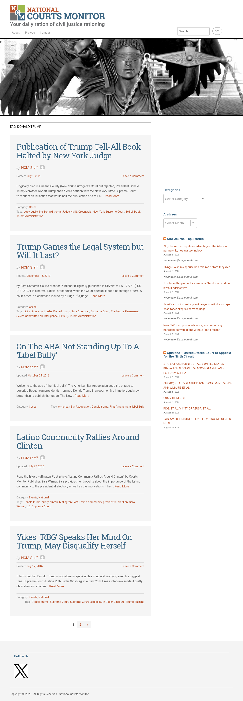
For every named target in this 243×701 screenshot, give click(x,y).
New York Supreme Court (108, 211)
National (44, 497)
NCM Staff (29, 167)
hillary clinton (50, 502)
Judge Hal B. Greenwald (77, 211)
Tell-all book (133, 211)
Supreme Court (100, 311)
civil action (30, 311)
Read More (112, 196)
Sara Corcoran (80, 311)
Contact (45, 32)
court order (45, 311)
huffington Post (68, 502)
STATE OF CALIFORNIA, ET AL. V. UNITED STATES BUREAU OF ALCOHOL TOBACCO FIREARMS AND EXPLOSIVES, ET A (193, 368)
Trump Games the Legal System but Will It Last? (80, 250)
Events (33, 497)
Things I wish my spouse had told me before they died (196, 267)
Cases (32, 207)
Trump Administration (30, 216)
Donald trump (52, 211)
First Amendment (120, 406)
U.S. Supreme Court (39, 506)
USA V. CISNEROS (174, 398)
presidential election (115, 502)
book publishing (33, 211)
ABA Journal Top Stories (185, 239)
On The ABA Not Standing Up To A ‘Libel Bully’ (78, 350)
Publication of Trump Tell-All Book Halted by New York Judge (79, 150)
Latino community (91, 502)
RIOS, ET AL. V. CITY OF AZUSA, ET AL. (187, 408)
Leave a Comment (133, 176)
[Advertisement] (191, 152)
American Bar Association (74, 406)
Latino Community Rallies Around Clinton (78, 441)
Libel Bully (138, 406)
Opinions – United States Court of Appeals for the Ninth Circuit (197, 354)
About (16, 32)
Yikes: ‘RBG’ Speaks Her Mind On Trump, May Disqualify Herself (74, 541)
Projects (30, 32)
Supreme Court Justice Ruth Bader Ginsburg (97, 602)
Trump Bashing (135, 602)
